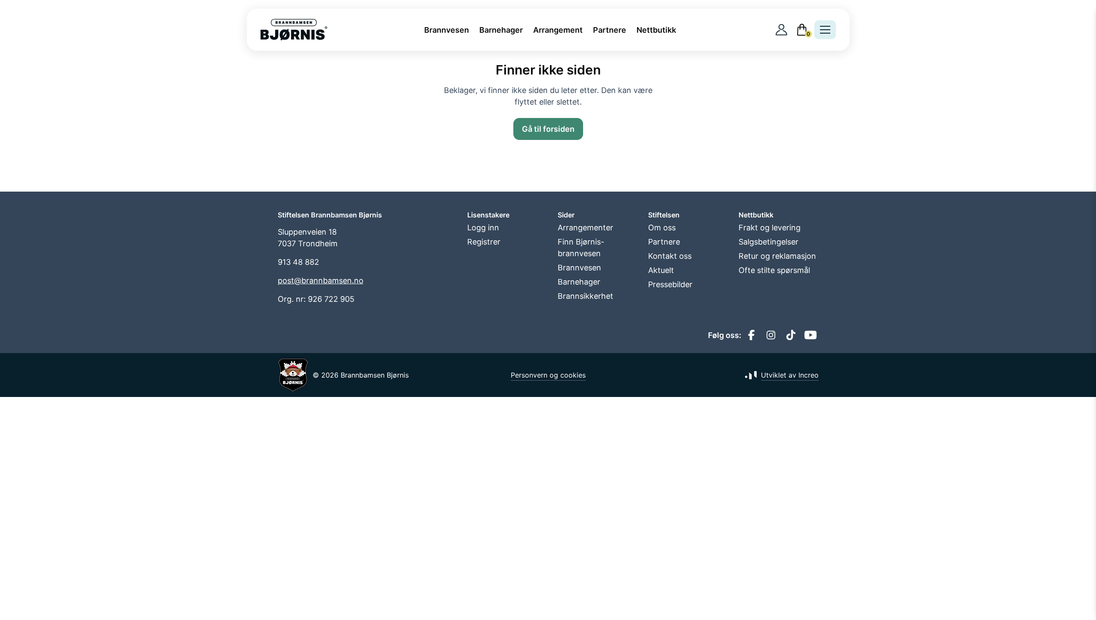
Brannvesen (446, 29)
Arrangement (558, 29)
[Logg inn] (781, 30)
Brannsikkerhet (585, 296)
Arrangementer (585, 227)
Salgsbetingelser (768, 241)
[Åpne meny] (825, 29)
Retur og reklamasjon (777, 255)
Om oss (662, 227)
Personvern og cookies (548, 375)
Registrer (483, 241)
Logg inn (483, 227)
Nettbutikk (656, 29)
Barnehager (501, 29)
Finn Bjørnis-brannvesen (581, 247)
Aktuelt (661, 270)
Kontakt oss (670, 255)
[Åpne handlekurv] (802, 30)
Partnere (609, 29)
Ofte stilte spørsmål (774, 270)
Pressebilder (670, 284)
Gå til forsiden (548, 128)
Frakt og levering (770, 227)
